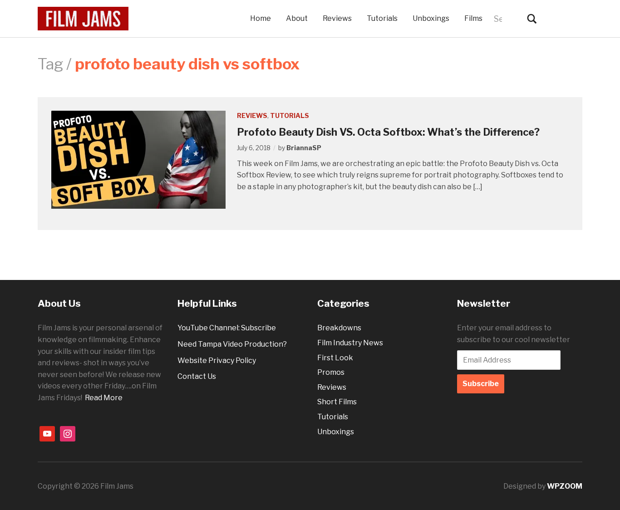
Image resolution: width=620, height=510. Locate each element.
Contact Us (196, 376)
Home (260, 18)
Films (473, 18)
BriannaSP (303, 148)
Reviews (337, 18)
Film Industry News (350, 342)
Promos (330, 372)
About (297, 18)
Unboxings (431, 18)
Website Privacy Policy (216, 360)
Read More (104, 397)
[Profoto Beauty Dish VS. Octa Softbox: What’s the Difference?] (138, 159)
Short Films (337, 401)
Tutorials (382, 18)
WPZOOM (564, 486)
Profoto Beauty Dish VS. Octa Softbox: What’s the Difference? (388, 132)
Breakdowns (339, 328)
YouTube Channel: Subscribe (226, 328)
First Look (335, 357)
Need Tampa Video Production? (232, 344)
